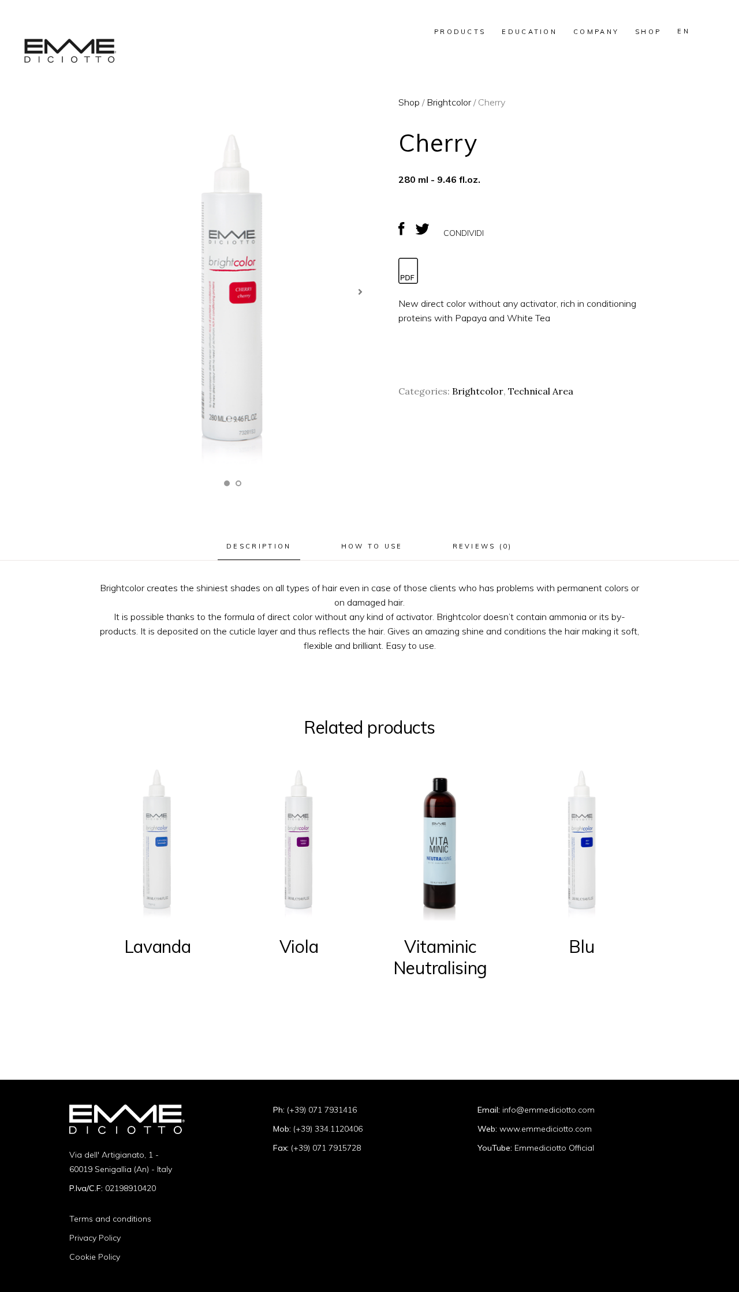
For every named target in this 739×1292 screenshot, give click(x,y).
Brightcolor (449, 102)
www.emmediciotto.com (545, 1129)
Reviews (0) (483, 546)
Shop (409, 102)
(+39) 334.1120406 (328, 1129)
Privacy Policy (95, 1238)
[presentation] (360, 292)
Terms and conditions (110, 1219)
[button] (227, 483)
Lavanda (157, 946)
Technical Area (540, 391)
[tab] (259, 547)
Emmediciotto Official (554, 1148)
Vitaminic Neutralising (440, 957)
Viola (299, 946)
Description (258, 546)
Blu (581, 946)
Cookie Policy (94, 1257)
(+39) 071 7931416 (322, 1110)
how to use (372, 546)
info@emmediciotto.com (548, 1110)
